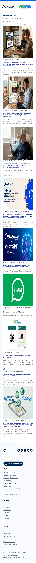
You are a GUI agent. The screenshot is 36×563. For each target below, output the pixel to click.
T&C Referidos (7, 515)
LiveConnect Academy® (11, 544)
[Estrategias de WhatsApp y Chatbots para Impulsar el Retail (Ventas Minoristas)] (18, 108)
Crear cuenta (7, 533)
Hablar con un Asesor (15, 463)
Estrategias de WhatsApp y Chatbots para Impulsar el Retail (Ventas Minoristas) (17, 114)
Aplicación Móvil (8, 486)
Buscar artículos (7, 23)
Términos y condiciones (10, 555)
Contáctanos (7, 507)
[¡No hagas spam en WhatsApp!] (18, 306)
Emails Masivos (21, 557)
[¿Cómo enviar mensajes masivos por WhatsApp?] (18, 351)
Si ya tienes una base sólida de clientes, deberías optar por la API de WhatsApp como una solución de (18, 424)
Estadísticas (7, 480)
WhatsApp (6, 59)
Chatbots (5, 161)
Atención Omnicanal (9, 483)
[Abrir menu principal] (33, 6)
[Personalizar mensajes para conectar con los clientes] (4, 369)
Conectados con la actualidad (12, 307)
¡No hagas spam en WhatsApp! (14, 312)
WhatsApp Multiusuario (10, 478)
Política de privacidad (9, 521)
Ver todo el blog (9, 21)
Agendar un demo (9, 536)
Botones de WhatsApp (12, 494)
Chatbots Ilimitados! (9, 475)
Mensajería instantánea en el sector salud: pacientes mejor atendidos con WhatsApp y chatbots (17, 165)
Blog (4, 539)
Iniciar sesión (7, 531)
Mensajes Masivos (9, 472)
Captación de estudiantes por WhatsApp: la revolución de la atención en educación (18, 64)
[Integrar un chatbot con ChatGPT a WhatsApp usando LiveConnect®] (18, 260)
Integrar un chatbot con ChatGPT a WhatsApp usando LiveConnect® (16, 266)
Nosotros (6, 504)
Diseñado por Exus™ (9, 557)
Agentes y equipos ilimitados (12, 489)
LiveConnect (7, 510)
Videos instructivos (9, 542)
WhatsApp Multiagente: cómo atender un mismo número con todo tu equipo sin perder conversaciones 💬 (17, 216)
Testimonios (7, 518)
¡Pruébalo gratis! (25, 7)
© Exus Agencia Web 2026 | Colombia (14, 552)
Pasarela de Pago (8, 492)
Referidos (9, 512)
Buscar (25, 25)
